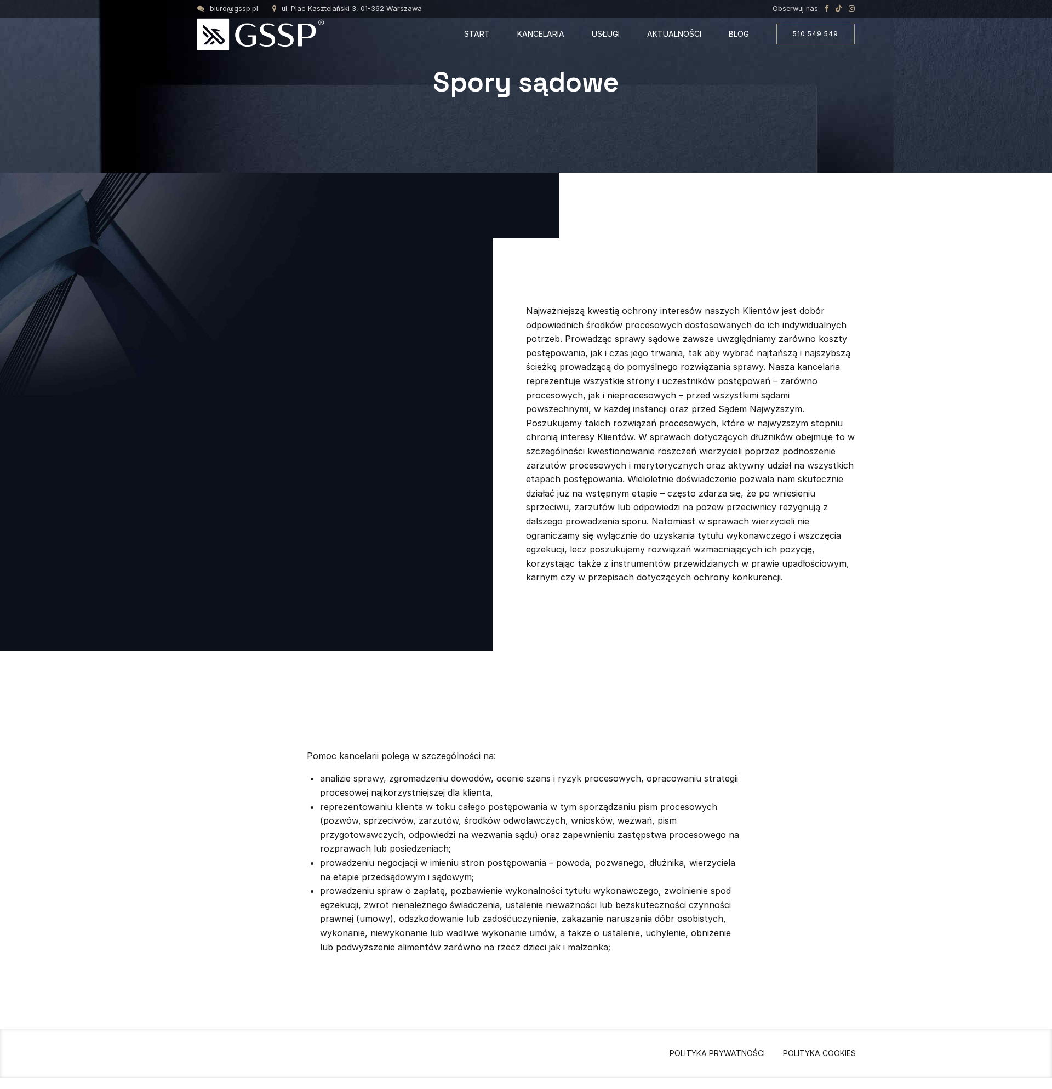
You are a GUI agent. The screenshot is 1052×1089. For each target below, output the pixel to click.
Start (477, 33)
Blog (739, 33)
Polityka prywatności (717, 1053)
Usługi (606, 33)
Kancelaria (540, 33)
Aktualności (674, 33)
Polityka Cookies (819, 1053)
